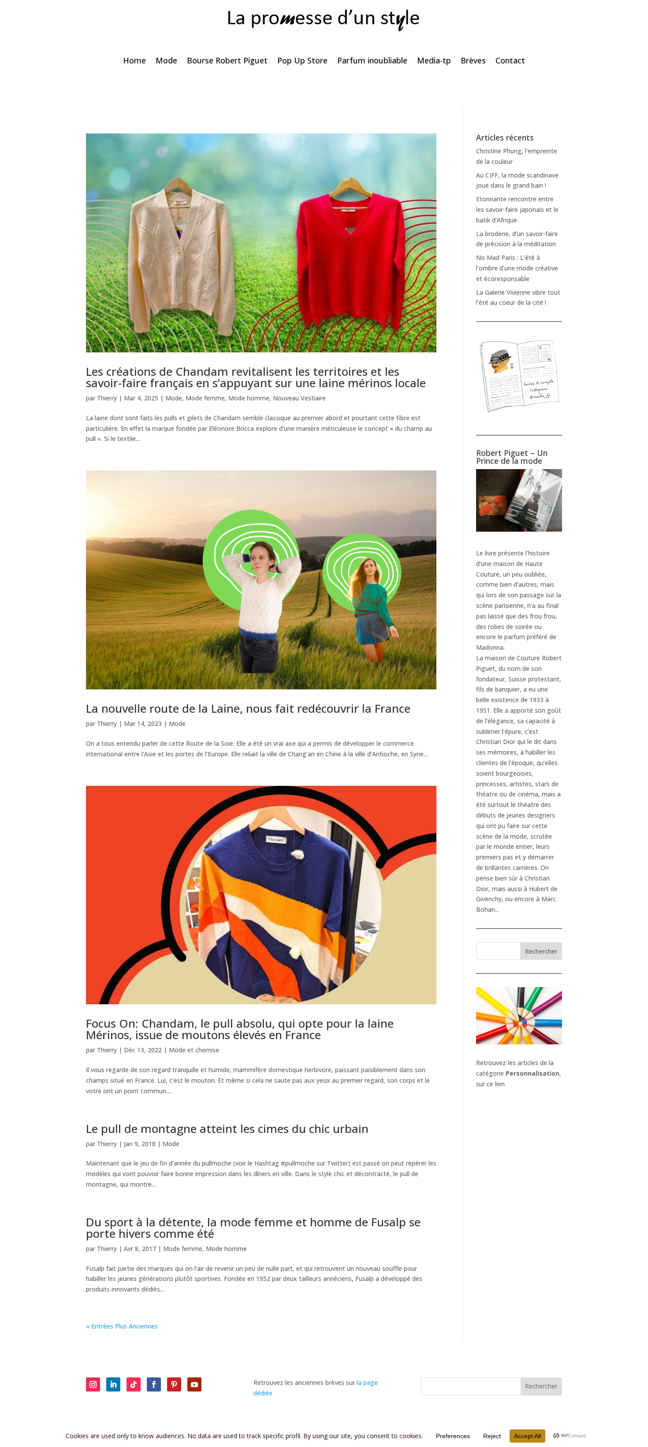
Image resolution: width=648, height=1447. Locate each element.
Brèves (473, 61)
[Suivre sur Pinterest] (174, 1384)
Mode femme (205, 398)
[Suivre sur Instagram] (93, 1384)
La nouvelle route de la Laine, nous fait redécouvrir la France (248, 708)
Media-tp (434, 61)
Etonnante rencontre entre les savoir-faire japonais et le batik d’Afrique (517, 209)
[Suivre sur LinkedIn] (113, 1384)
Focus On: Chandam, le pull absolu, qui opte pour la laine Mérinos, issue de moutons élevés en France (240, 1029)
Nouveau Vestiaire (299, 398)
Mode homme (248, 398)
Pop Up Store (302, 61)
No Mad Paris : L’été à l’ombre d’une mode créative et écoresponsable (517, 268)
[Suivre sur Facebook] (154, 1384)
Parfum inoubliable (372, 61)
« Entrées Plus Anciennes (122, 1326)
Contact (510, 61)
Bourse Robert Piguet (227, 61)
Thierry (107, 398)
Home (134, 61)
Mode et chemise (194, 1050)
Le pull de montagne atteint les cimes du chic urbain (227, 1128)
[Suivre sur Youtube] (194, 1384)
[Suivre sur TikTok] (134, 1384)
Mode (166, 61)
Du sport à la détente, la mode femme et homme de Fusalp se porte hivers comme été (253, 1227)
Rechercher (541, 951)
